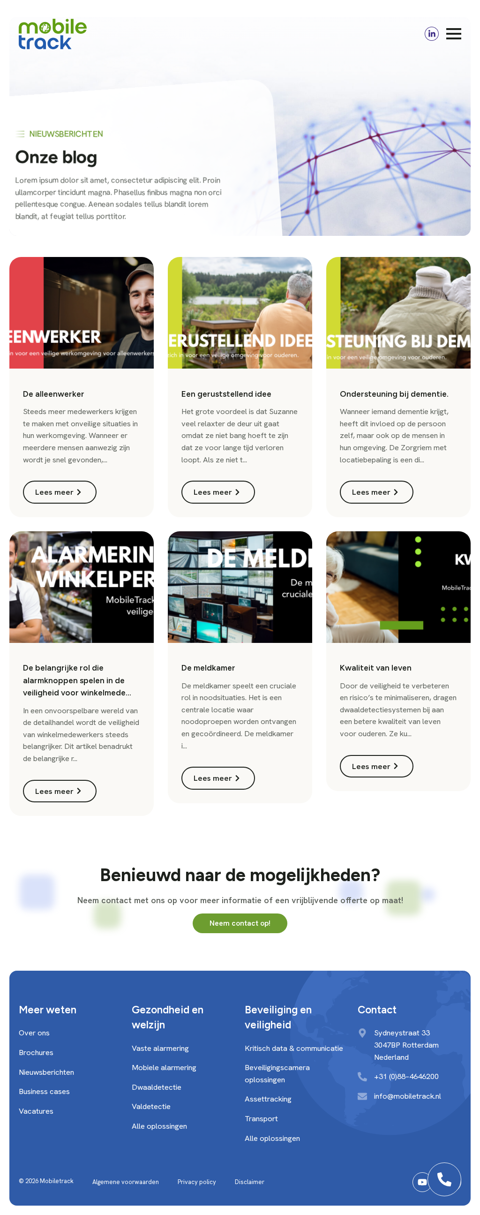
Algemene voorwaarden (125, 1182)
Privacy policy (197, 1182)
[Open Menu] (453, 33)
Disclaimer (249, 1182)
